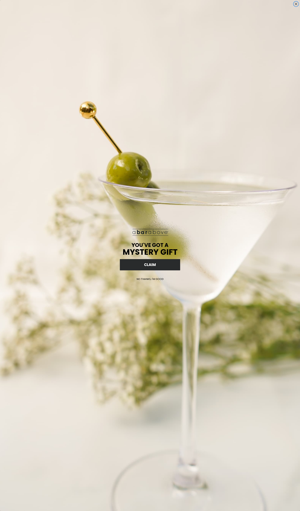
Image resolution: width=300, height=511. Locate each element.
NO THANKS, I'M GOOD (150, 279)
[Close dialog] (296, 4)
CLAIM (150, 264)
